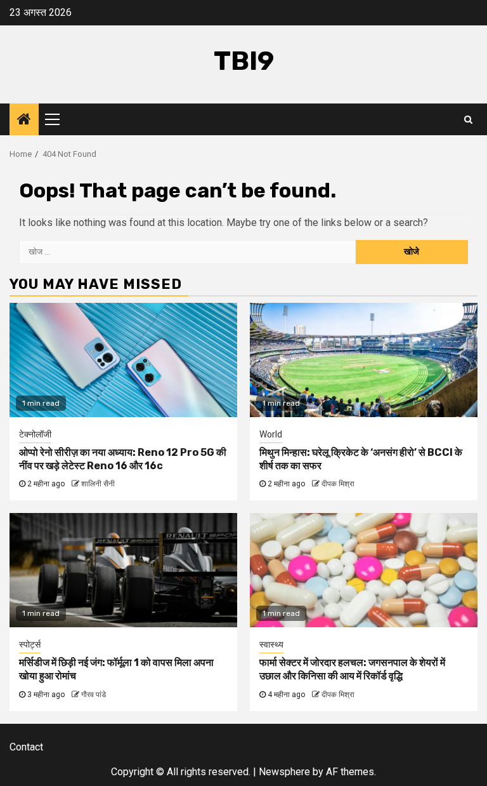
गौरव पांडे (93, 694)
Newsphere (284, 772)
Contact (26, 747)
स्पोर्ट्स (30, 644)
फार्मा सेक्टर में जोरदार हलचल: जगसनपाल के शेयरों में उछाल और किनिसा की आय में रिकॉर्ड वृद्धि (352, 669)
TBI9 (244, 61)
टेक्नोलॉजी (35, 434)
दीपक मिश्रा (337, 483)
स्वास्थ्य (271, 644)
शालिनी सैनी (98, 483)
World (270, 434)
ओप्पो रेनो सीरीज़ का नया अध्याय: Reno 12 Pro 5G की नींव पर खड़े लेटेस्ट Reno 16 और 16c (122, 459)
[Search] (468, 119)
